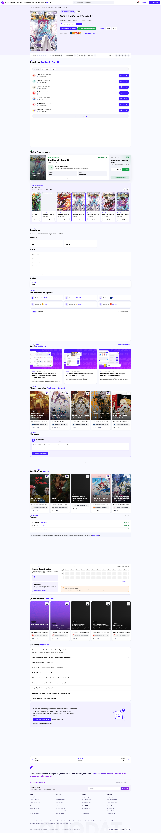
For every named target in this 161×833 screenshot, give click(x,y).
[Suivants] (127, 189)
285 (95, 427)
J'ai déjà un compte (57, 719)
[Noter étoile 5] (46, 55)
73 (38, 427)
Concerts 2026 (111, 808)
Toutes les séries (34, 813)
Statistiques (64, 820)
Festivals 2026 (111, 811)
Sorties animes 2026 (61, 811)
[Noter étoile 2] (39, 55)
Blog (70, 820)
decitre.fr (43, 529)
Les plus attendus (34, 799)
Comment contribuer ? (42, 820)
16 (115, 427)
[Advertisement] (80, 132)
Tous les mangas (86, 802)
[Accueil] (2, 2)
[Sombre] (129, 829)
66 (59, 427)
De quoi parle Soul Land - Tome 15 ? (43, 688)
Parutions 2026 (86, 808)
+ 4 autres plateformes (89, 33)
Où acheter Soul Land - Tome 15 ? (42, 662)
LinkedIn (35, 782)
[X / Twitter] (116, 55)
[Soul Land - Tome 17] (123, 207)
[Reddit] (125, 55)
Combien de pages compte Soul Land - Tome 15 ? (47, 668)
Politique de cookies (62, 823)
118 (34, 427)
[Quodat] (32, 768)
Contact (80, 820)
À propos (32, 820)
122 (75, 427)
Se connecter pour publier (40, 453)
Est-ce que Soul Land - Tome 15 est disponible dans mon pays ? (52, 693)
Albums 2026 (110, 797)
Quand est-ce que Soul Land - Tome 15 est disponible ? (49, 650)
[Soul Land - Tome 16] (108, 207)
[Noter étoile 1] (37, 55)
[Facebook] (119, 55)
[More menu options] (50, 2)
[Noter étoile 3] (42, 55)
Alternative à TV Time (90, 820)
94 (79, 427)
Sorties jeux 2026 (60, 797)
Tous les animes (60, 813)
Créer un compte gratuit (42, 719)
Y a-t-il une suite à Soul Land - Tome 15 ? (45, 698)
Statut (71, 823)
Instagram (42, 782)
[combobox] (93, 2)
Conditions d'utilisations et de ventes (107, 820)
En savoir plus (95, 535)
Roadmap (52, 820)
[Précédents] (124, 189)
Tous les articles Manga (123, 344)
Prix (58, 820)
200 (100, 427)
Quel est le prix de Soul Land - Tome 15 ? (44, 673)
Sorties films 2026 (34, 797)
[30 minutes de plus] (120, 169)
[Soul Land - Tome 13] (34, 207)
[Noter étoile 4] (44, 55)
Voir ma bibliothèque (121, 177)
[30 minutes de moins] (112, 169)
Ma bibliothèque (101, 157)
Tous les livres (85, 813)
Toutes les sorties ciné (36, 802)
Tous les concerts (111, 813)
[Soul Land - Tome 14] (49, 207)
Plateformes (45, 69)
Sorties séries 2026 (35, 808)
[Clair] (127, 829)
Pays (53, 69)
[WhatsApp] (122, 55)
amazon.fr (43, 522)
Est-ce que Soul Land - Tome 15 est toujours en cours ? (49, 683)
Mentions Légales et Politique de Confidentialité (42, 823)
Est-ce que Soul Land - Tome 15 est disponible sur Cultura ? (50, 678)
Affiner (37, 69)
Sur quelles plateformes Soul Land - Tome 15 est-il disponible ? (51, 657)
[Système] (123, 829)
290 (55, 427)
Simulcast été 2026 (61, 808)
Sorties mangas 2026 (87, 797)
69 (119, 427)
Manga (78, 11)
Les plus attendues (35, 811)
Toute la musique (112, 802)
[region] (80, 207)
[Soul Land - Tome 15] (78, 207)
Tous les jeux (59, 802)
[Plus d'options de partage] (128, 55)
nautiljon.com (44, 525)
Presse (75, 820)
